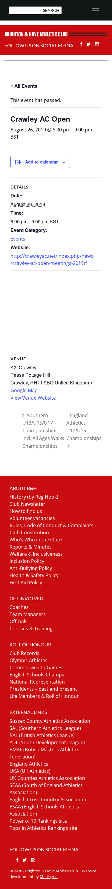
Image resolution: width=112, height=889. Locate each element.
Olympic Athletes (28, 660)
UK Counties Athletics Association (47, 778)
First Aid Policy (26, 582)
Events (17, 238)
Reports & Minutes (31, 547)
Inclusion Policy (27, 561)
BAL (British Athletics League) (42, 735)
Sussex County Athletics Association (50, 721)
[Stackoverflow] (97, 44)
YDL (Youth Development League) (47, 742)
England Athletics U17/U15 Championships (84, 427)
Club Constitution (29, 532)
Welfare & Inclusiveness (36, 554)
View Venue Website (33, 398)
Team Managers (28, 614)
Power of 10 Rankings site (38, 821)
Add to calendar (41, 162)
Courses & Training (31, 628)
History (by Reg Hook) (34, 497)
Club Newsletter (27, 504)
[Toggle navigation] (95, 10)
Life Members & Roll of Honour (44, 696)
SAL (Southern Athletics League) (45, 728)
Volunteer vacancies (32, 518)
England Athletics (29, 764)
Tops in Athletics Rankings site (43, 828)
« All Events (23, 85)
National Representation (37, 681)
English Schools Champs (37, 674)
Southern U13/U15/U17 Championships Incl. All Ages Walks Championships (43, 430)
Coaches (19, 607)
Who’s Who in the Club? (36, 539)
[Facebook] (81, 44)
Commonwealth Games (36, 667)
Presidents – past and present (43, 689)
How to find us (26, 511)
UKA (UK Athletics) (30, 771)
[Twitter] (89, 44)
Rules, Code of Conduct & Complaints (51, 525)
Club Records (24, 653)
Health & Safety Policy (34, 575)
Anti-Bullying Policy (31, 568)
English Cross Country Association (48, 799)
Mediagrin (49, 876)
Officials (18, 621)
